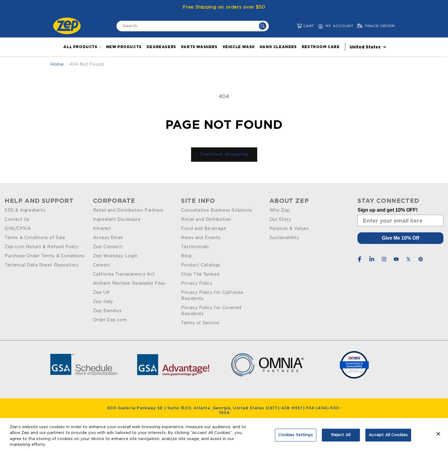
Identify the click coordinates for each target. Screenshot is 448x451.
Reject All (340, 435)
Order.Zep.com (110, 320)
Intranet (102, 229)
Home (57, 64)
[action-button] (262, 27)
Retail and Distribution (206, 219)
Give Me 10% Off (400, 238)
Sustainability (284, 238)
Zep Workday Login (115, 256)
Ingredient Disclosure (117, 219)
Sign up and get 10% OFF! (387, 210)
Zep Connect (108, 247)
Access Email (108, 238)
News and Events (200, 238)
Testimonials (195, 247)
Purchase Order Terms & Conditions (45, 256)
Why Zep (279, 210)
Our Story (280, 219)
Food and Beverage (203, 229)
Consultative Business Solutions (216, 210)
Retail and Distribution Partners (128, 210)
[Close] (438, 433)
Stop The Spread (200, 274)
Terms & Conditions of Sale (35, 238)
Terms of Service (200, 323)
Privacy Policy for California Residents (212, 296)
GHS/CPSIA (18, 229)
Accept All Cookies (388, 435)
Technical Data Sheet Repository (42, 265)
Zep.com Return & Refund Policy (42, 247)
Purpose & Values (289, 229)
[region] (224, 434)
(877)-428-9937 (285, 408)
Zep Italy (103, 302)
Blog (186, 256)
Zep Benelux (107, 311)
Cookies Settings (295, 435)
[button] (294, 26)
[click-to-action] (68, 25)
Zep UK (101, 293)
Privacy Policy (196, 283)
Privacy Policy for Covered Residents (211, 311)
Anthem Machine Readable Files (129, 283)
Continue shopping (224, 154)
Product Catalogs (200, 265)
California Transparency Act (124, 274)
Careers (101, 265)
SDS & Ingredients (25, 210)
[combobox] (192, 26)
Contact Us (17, 219)
